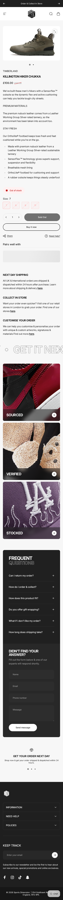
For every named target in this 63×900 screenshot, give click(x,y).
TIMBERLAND (10, 71)
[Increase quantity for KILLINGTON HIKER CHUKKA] (19, 217)
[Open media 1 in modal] (55, 31)
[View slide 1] (28, 769)
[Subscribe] (55, 855)
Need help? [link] (54, 236)
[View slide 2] (31, 769)
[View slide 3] (35, 769)
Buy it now (31, 227)
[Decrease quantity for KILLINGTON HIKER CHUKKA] (6, 217)
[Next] (59, 3)
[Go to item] (30, 64)
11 (35, 205)
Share (10, 236)
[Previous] (4, 3)
